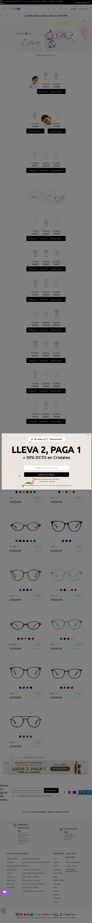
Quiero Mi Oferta (46, 474)
